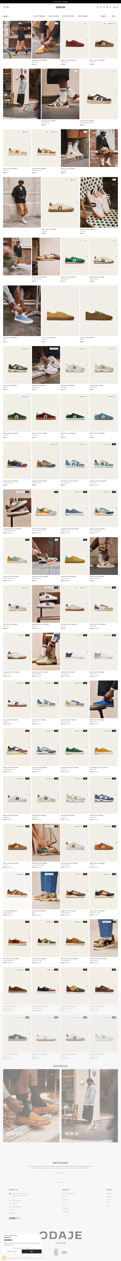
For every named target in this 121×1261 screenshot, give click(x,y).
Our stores (65, 1208)
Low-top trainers (39, 16)
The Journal (65, 1199)
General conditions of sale (10, 1258)
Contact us (15, 1204)
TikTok (108, 1202)
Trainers (5, 16)
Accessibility (65, 1212)
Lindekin (108, 1205)
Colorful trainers (68, 16)
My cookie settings (40, 1258)
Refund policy (12, 1213)
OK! (31, 1251)
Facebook (109, 1193)
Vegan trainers (53, 16)
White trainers (83, 16)
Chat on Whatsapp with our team (20, 1195)
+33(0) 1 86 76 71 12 (17, 1200)
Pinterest (108, 1199)
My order (64, 1196)
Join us (64, 1205)
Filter (113, 16)
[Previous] (34, 39)
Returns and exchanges (68, 1193)
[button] (4, 1257)
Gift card (64, 1202)
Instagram (109, 1196)
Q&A (13, 1210)
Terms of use (21, 1258)
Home (58, 1182)
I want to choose (12, 1251)
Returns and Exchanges (15, 1207)
